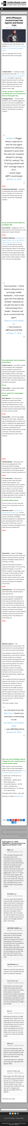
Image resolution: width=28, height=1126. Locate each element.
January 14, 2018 (14, 179)
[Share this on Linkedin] (13, 822)
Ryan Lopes (9, 28)
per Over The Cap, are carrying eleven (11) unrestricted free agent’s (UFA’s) (13, 48)
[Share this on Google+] (13, 820)
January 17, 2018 (14, 333)
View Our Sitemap (9, 1118)
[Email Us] (15, 1114)
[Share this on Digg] (24, 820)
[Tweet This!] (8, 820)
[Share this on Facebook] (10, 820)
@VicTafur (8, 713)
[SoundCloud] (13, 1114)
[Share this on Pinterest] (16, 820)
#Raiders (10, 138)
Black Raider (11, 981)
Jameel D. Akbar (12, 1071)
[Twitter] (10, 1114)
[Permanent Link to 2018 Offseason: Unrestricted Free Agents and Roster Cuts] (14, 35)
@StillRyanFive (19, 796)
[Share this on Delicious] (15, 822)
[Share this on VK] (21, 820)
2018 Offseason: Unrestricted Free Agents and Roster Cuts (14, 21)
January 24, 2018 (14, 732)
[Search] (18, 1114)
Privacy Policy (20, 1118)
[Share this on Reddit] (18, 820)
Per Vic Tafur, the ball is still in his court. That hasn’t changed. (13, 76)
